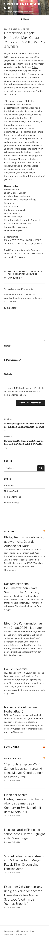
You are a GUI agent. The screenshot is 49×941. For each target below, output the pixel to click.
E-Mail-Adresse (12, 360)
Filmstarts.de (13, 758)
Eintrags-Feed (11, 491)
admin (26, 29)
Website (8, 374)
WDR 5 (19, 278)
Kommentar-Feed (12, 497)
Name (7, 346)
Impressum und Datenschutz (16, 931)
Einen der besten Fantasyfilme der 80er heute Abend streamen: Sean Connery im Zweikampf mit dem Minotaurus (23, 803)
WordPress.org (11, 502)
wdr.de (11, 257)
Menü (26, 19)
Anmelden (9, 485)
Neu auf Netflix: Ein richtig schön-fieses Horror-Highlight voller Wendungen (24, 834)
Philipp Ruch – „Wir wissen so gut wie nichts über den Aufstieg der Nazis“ (24, 542)
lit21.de (9, 531)
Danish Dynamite (16, 669)
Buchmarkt (11, 747)
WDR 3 (11, 278)
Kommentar (10, 308)
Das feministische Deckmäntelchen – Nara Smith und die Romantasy (21, 588)
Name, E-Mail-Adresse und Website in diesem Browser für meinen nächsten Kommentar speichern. (24, 391)
